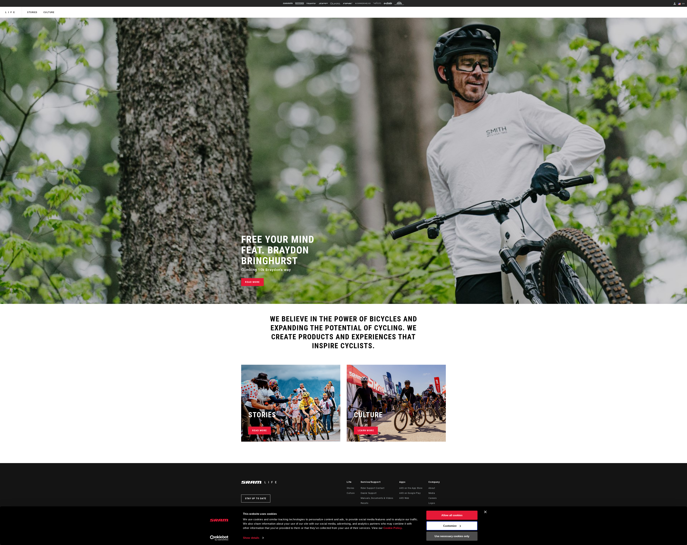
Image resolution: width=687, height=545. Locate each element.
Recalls (364, 503)
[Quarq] (335, 3)
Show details (251, 537)
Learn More (366, 430)
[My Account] (674, 4)
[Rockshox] (299, 3)
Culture (49, 12)
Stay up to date (255, 498)
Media (431, 493)
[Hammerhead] (363, 3)
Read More (252, 282)
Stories (32, 12)
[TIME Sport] (348, 3)
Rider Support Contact (372, 488)
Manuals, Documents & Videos (377, 498)
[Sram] (288, 3)
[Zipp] (323, 3)
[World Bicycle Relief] (399, 3)
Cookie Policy (392, 527)
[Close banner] (485, 512)
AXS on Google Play (410, 493)
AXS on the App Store (410, 488)
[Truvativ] (311, 3)
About (431, 488)
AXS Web (404, 498)
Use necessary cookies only (452, 536)
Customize (450, 525)
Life (10, 12)
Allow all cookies (451, 515)
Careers (432, 498)
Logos (431, 503)
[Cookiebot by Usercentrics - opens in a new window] (219, 538)
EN (683, 4)
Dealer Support (369, 493)
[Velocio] (377, 3)
